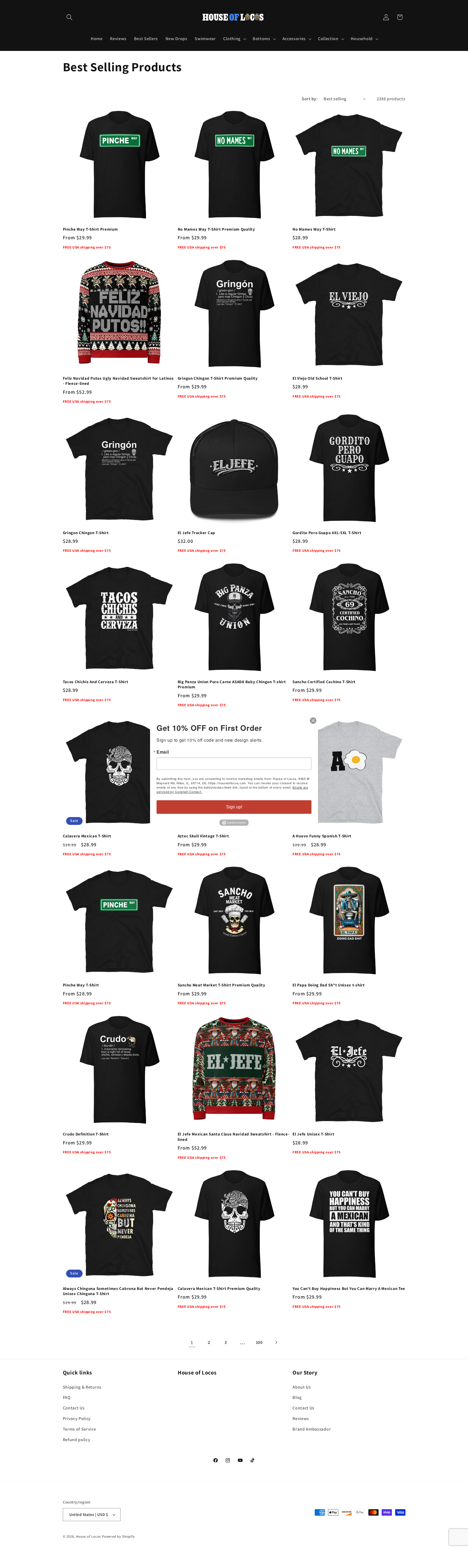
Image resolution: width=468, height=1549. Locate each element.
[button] (70, 17)
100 (259, 1342)
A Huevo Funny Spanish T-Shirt (322, 835)
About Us (301, 1387)
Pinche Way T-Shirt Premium (90, 229)
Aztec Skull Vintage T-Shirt (203, 835)
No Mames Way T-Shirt (314, 229)
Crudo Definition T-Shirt (86, 1134)
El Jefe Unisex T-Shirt (313, 1134)
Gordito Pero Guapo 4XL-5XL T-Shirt (326, 532)
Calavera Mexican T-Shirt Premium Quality (219, 1288)
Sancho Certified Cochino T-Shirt (324, 681)
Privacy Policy (77, 1418)
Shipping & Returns (82, 1387)
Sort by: (309, 99)
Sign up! (234, 807)
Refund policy (76, 1439)
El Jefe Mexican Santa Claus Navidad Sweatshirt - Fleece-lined (234, 1136)
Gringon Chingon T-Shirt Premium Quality (218, 378)
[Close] (313, 720)
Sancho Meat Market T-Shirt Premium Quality (221, 985)
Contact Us (74, 1408)
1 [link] (192, 1342)
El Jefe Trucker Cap (196, 532)
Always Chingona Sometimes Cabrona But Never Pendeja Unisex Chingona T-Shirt (118, 1291)
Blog (297, 1397)
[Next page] (276, 1342)
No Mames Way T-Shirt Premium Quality (216, 229)
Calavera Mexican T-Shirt (87, 835)
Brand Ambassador (311, 1429)
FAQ (67, 1397)
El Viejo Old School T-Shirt (317, 378)
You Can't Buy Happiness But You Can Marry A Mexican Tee (348, 1288)
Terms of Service (79, 1429)
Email (163, 752)
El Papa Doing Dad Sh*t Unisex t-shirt (328, 985)
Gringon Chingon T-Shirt (86, 532)
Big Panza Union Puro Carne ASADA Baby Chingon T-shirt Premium (232, 684)
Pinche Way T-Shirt (81, 985)
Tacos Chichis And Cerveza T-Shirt (95, 681)
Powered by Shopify (118, 1536)
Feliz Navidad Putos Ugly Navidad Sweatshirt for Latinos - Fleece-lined (118, 381)
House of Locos (88, 1536)
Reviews (300, 1418)
